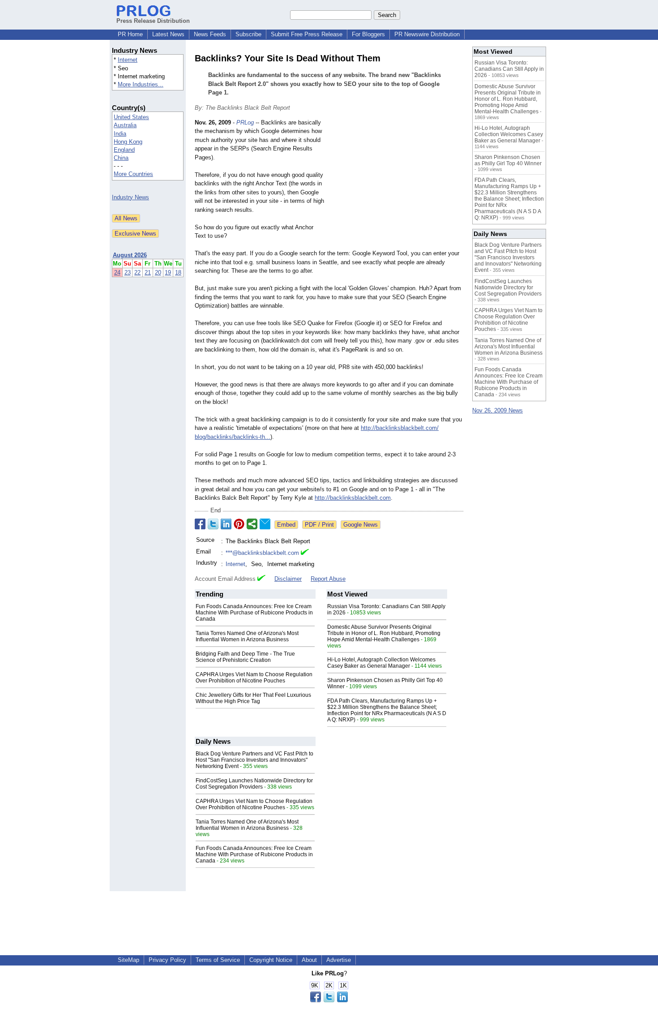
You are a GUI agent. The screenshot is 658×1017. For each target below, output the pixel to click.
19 (168, 272)
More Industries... (140, 84)
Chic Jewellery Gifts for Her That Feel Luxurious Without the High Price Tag (253, 698)
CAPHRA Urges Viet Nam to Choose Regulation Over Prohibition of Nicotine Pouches (254, 677)
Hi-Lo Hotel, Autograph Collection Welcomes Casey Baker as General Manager (381, 663)
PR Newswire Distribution (427, 34)
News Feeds (210, 34)
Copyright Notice (270, 960)
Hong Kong (128, 141)
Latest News (168, 34)
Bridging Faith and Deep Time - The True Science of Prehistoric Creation (245, 657)
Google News (360, 524)
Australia (125, 125)
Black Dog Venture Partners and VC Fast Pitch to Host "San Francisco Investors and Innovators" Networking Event (254, 760)
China (121, 157)
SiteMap (128, 960)
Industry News (130, 197)
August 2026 (130, 255)
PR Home (130, 34)
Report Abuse (328, 578)
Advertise (338, 960)
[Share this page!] (329, 1000)
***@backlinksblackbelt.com (262, 552)
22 (137, 272)
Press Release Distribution (153, 20)
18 (178, 272)
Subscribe (248, 34)
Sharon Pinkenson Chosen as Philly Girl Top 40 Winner (508, 160)
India (120, 133)
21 (148, 272)
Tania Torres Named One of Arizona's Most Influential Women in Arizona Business (247, 636)
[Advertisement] (396, 184)
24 (117, 272)
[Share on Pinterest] (239, 524)
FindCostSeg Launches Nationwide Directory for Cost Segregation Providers (254, 783)
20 (158, 272)
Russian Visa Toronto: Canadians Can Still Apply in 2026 (509, 69)
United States (131, 117)
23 (127, 272)
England (124, 149)
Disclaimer (288, 578)
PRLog (245, 122)
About (309, 960)
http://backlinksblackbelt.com (353, 497)
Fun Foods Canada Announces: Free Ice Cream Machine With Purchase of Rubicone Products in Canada (254, 612)
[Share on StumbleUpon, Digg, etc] (252, 524)
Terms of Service (218, 960)
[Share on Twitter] (213, 524)
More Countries (133, 174)
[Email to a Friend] (265, 524)
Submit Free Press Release (306, 34)
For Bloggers (368, 34)
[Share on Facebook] (200, 524)
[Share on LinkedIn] (226, 524)
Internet (127, 59)
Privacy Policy (167, 960)
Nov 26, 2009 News (497, 410)
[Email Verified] (305, 553)
